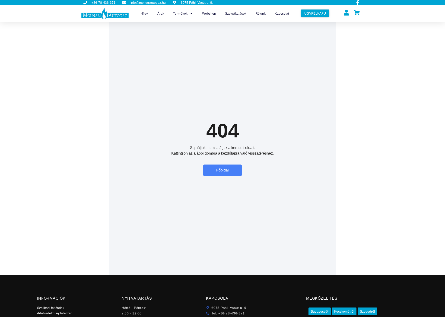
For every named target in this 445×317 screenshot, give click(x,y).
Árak (160, 13)
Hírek (144, 13)
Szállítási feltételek (50, 308)
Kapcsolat (282, 13)
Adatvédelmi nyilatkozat (54, 313)
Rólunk (260, 13)
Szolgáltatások (235, 13)
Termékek (180, 13)
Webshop (209, 13)
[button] (319, 311)
